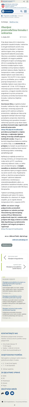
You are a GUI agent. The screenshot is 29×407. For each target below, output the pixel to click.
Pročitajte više (6, 293)
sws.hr (14, 405)
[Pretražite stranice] (21, 11)
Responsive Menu (24, 1)
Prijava (4, 385)
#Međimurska (6, 245)
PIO (4, 378)
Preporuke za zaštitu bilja (10, 16)
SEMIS (4, 376)
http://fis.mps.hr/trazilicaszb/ (12, 229)
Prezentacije (6, 381)
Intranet (5, 383)
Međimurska (14, 22)
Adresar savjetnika (8, 369)
